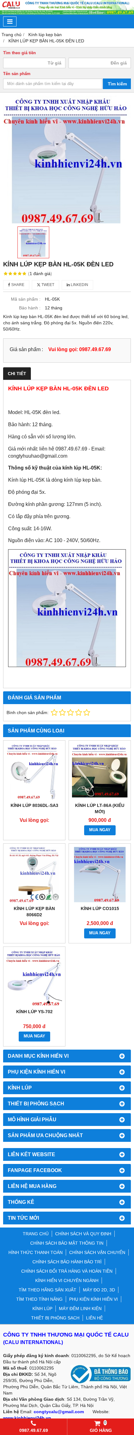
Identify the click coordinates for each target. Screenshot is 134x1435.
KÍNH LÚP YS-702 (34, 1011)
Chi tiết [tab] (17, 373)
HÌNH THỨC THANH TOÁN (35, 1252)
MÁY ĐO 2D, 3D (99, 1289)
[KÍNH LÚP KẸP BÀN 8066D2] (34, 874)
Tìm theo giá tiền (19, 53)
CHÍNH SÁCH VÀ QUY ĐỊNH (83, 1233)
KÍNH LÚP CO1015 (100, 908)
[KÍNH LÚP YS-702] (34, 977)
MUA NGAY (100, 830)
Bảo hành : (30, 307)
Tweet (47, 285)
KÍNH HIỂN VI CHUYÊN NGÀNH (66, 1280)
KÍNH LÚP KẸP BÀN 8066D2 (34, 911)
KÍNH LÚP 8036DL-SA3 (34, 805)
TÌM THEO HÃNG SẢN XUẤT (47, 1289)
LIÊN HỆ (94, 1317)
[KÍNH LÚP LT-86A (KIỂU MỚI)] (99, 771)
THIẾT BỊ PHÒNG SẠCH (55, 1317)
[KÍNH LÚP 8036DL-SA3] (34, 771)
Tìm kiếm (117, 83)
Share (17, 285)
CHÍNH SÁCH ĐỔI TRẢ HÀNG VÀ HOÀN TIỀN (66, 1271)
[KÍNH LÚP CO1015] (99, 874)
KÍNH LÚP (42, 1308)
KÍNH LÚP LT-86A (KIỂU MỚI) (99, 808)
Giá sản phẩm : (26, 349)
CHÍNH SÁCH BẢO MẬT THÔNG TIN (66, 1243)
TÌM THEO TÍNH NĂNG (39, 1299)
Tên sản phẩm (17, 74)
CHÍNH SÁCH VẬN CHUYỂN (97, 1252)
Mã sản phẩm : (26, 299)
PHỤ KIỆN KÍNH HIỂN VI (93, 1299)
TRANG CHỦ (36, 1233)
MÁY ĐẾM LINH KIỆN (80, 1308)
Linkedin (79, 285)
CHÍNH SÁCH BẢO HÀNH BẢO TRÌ (67, 1261)
